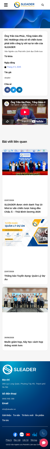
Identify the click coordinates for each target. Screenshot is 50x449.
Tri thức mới (27, 415)
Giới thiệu (6, 415)
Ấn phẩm (39, 415)
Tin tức (5, 420)
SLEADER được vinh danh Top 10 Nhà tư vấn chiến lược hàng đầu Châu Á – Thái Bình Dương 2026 (23, 208)
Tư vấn (16, 415)
